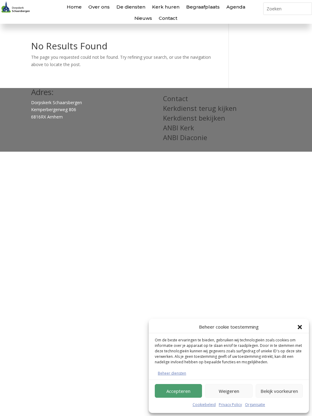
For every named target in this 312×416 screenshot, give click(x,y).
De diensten (130, 7)
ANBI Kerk (178, 127)
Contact (168, 18)
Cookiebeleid (204, 404)
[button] (300, 327)
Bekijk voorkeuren (279, 391)
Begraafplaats (203, 7)
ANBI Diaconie (185, 137)
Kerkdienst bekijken (194, 117)
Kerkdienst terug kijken (200, 108)
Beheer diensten (172, 373)
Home (74, 7)
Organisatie (255, 404)
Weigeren (229, 391)
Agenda (235, 7)
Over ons (99, 7)
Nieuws (143, 18)
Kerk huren (165, 7)
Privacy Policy (230, 404)
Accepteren (178, 391)
